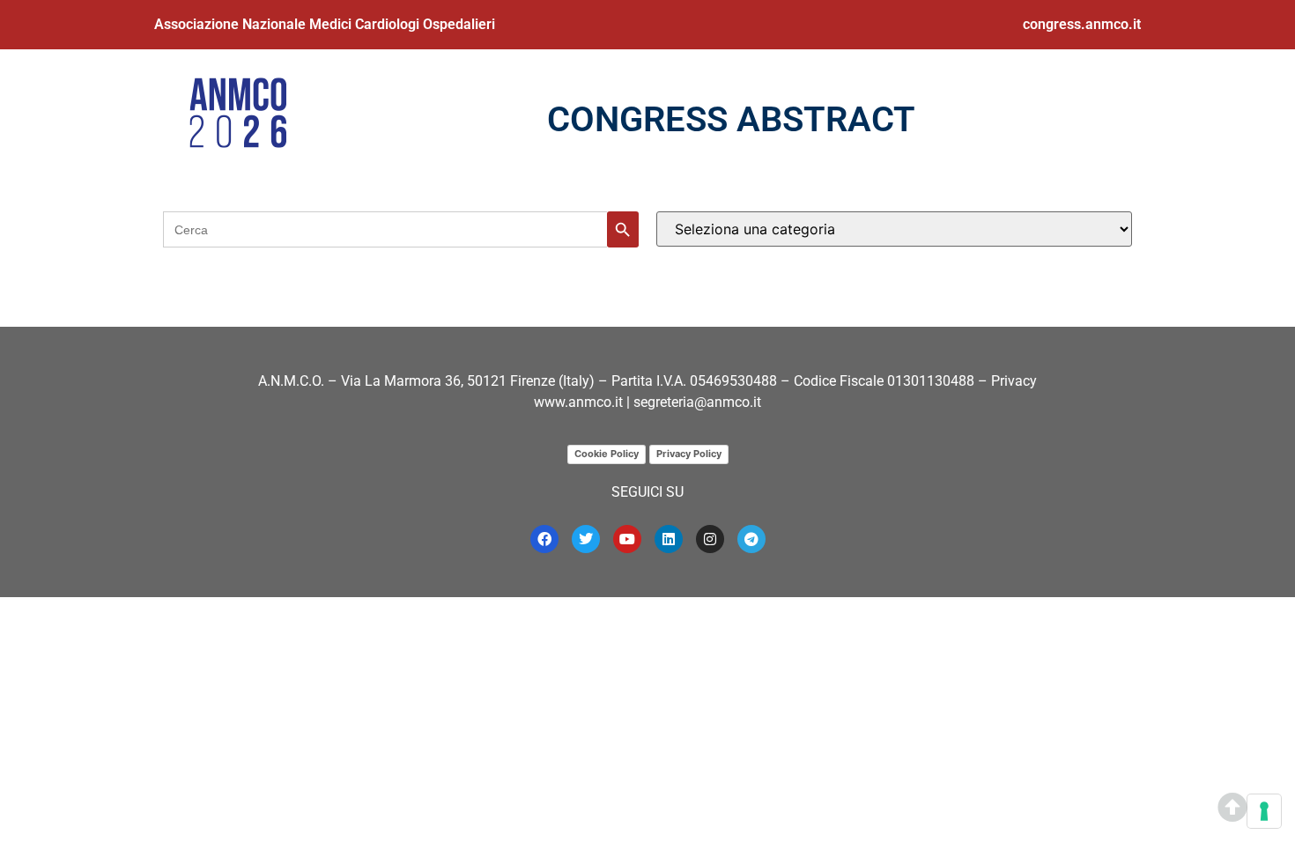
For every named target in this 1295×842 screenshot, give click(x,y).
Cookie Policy (606, 453)
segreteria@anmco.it (697, 402)
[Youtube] (627, 539)
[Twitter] (586, 539)
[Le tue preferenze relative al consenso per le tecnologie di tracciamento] (1264, 811)
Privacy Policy (689, 453)
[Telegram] (751, 539)
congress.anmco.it (1082, 24)
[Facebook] (544, 539)
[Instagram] (710, 539)
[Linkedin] (669, 539)
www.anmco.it (578, 402)
